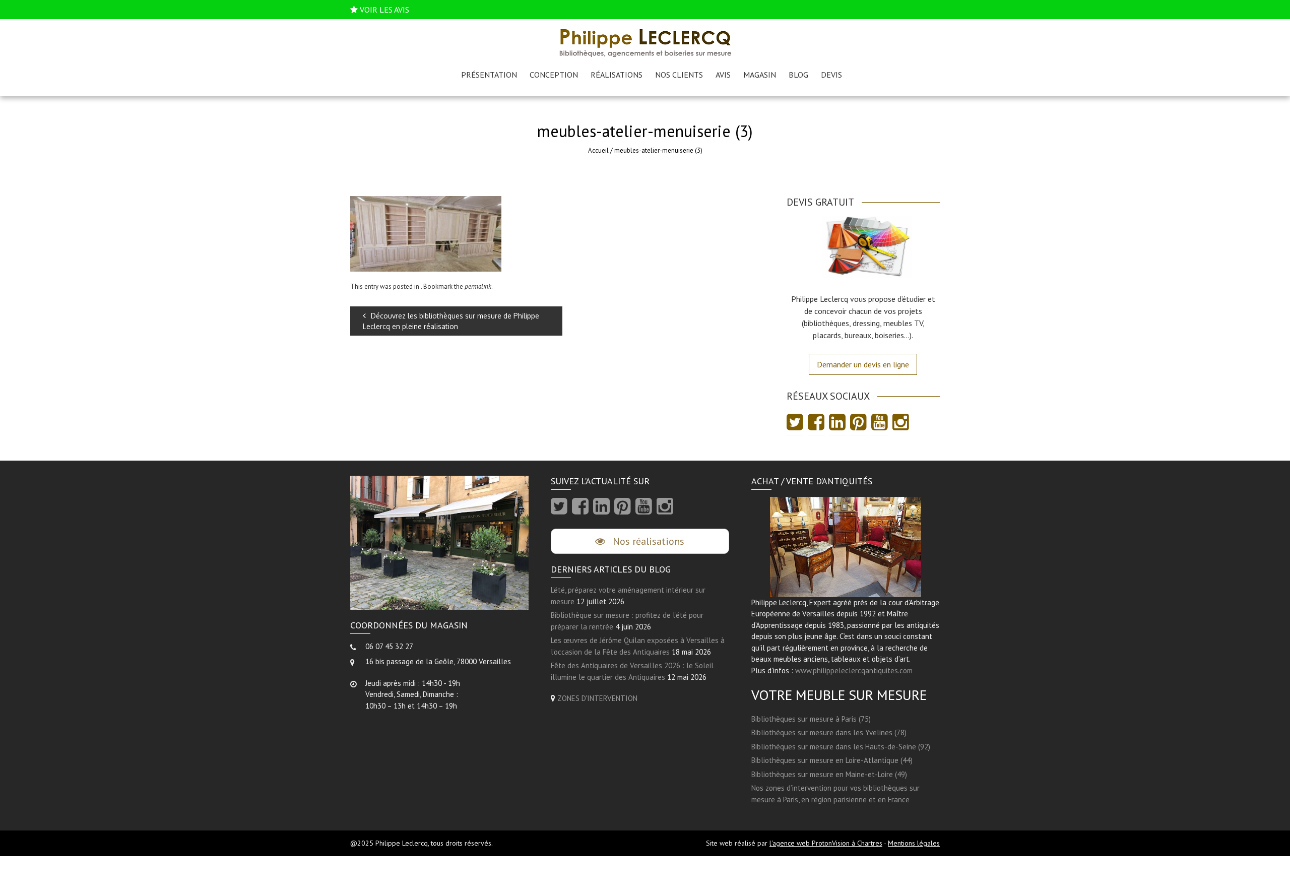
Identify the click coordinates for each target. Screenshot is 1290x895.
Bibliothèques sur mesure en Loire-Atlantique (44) (832, 760)
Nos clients (679, 75)
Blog (798, 75)
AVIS (723, 75)
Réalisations (616, 75)
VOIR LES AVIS (384, 10)
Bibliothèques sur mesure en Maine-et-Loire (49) (829, 774)
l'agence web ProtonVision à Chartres (825, 843)
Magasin (759, 75)
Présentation (489, 75)
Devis (831, 75)
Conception (554, 75)
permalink (478, 286)
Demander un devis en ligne (863, 364)
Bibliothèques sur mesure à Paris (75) (811, 719)
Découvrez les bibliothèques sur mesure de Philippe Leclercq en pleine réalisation (451, 321)
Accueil (598, 150)
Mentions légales (914, 843)
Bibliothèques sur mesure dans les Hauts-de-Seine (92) (840, 746)
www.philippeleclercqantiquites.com (854, 670)
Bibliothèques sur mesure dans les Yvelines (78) (829, 732)
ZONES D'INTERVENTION (597, 698)
